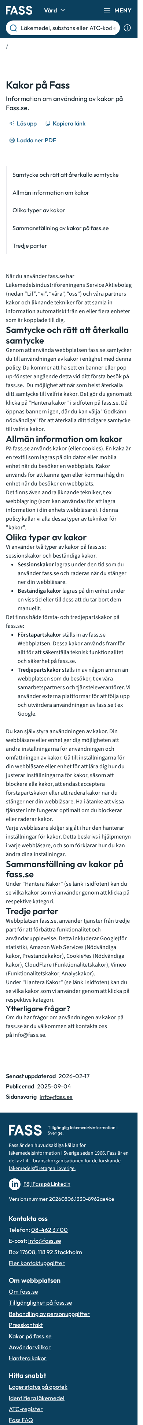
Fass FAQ (21, 1420)
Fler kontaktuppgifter (37, 1263)
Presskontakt (26, 1324)
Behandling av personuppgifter (49, 1313)
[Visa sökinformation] (127, 27)
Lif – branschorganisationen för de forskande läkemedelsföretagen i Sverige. (65, 1164)
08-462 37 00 (49, 1229)
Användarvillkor (30, 1347)
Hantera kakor (28, 1358)
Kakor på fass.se (30, 1336)
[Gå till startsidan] (19, 10)
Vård (50, 10)
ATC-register (26, 1409)
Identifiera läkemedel (37, 1398)
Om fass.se (23, 1291)
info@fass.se (29, 1035)
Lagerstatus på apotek (38, 1386)
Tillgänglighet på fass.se (40, 1302)
